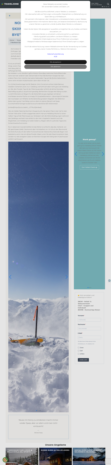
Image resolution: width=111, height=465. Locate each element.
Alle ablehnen (55, 66)
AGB (55, 56)
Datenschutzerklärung (55, 54)
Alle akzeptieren (55, 62)
